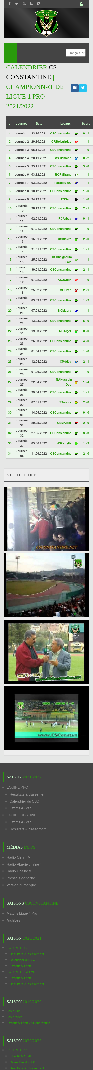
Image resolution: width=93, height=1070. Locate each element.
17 (10, 279)
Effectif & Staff (20, 807)
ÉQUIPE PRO (17, 787)
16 (10, 269)
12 (10, 228)
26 (10, 371)
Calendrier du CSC (24, 801)
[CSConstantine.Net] (46, 22)
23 (10, 341)
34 (10, 453)
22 (10, 331)
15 (10, 259)
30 (10, 412)
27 (10, 382)
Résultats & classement (28, 794)
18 (10, 290)
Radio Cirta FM (19, 857)
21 (10, 320)
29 (10, 402)
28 (10, 392)
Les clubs (14, 1010)
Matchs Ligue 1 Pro (22, 913)
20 (10, 310)
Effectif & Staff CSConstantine (28, 1022)
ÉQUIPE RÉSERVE (21, 814)
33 (10, 443)
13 (10, 239)
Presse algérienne (21, 877)
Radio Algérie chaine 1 (24, 864)
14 (10, 249)
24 (10, 351)
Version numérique (21, 884)
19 (10, 300)
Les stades (15, 1016)
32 (10, 433)
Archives (13, 920)
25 (10, 361)
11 (10, 218)
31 (10, 422)
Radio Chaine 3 (19, 871)
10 (10, 208)
